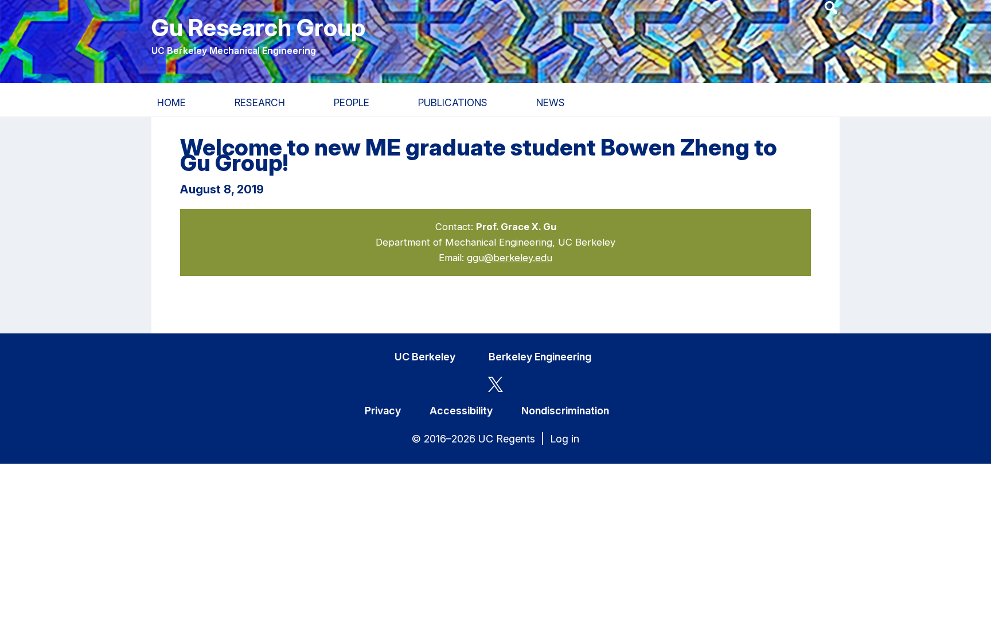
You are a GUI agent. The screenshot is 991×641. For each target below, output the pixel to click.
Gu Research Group (258, 27)
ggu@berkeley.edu (509, 257)
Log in (564, 439)
